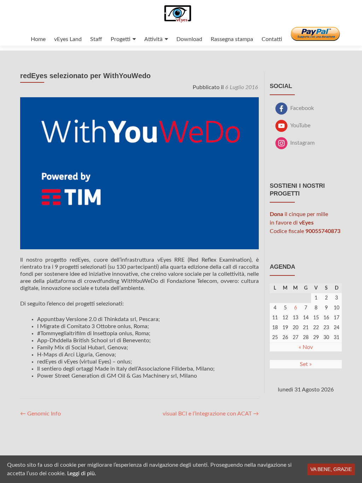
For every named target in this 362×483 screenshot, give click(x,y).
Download (189, 39)
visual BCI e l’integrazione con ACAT (211, 414)
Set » (306, 364)
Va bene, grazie (331, 469)
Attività (153, 39)
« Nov (306, 347)
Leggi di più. (81, 473)
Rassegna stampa (232, 39)
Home (38, 39)
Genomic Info (40, 414)
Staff (96, 39)
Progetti (120, 39)
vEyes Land (68, 39)
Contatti (272, 39)
